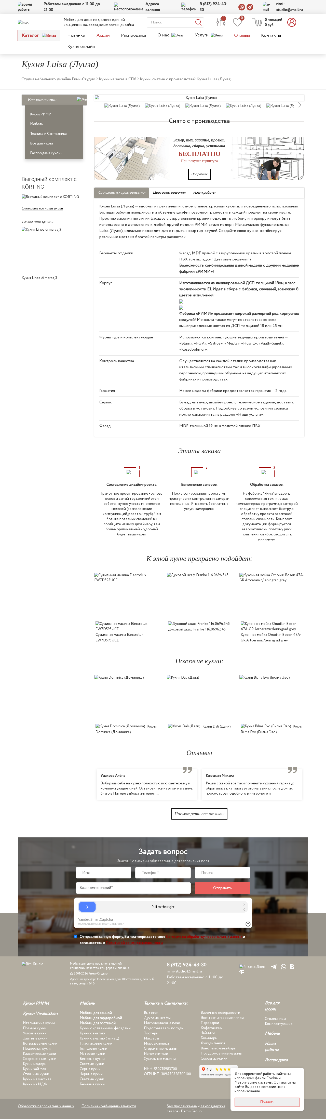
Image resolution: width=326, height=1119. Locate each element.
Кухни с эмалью (92, 1033)
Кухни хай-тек (34, 1069)
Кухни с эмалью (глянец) (99, 1038)
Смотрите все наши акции (42, 208)
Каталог (30, 35)
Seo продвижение (182, 1106)
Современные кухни (39, 1058)
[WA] (282, 966)
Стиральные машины (160, 1048)
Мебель (36, 124)
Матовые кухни (92, 1053)
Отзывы (242, 35)
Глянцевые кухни (93, 1048)
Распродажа (133, 35)
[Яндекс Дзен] (252, 966)
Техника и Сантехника (48, 133)
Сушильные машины (160, 1058)
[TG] (273, 966)
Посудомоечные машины (221, 1053)
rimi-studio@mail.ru (289, 7)
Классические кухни (39, 1053)
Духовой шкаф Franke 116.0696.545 (197, 629)
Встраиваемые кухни (40, 1043)
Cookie (272, 1078)
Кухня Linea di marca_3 (39, 278)
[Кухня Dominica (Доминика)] (126, 698)
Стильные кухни (36, 1074)
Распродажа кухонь (46, 153)
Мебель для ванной (96, 1013)
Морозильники (156, 1043)
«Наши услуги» (249, 414)
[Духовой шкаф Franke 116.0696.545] (199, 596)
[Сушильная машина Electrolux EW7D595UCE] (126, 596)
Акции (103, 35)
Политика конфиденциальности (109, 1106)
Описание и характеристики (121, 192)
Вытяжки (151, 1013)
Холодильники (213, 1043)
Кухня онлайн (81, 46)
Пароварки (210, 1022)
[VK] (292, 966)
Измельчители (156, 1053)
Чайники (208, 1033)
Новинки (76, 35)
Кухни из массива (37, 1079)
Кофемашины (212, 1028)
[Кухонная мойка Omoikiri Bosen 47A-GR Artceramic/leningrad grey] (271, 596)
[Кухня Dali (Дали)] (199, 698)
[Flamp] (241, 972)
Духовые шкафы (157, 1018)
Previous (90, 784)
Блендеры (209, 1038)
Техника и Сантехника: (166, 1003)
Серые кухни (90, 1069)
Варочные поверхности (220, 1012)
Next (308, 784)
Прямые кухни (34, 1028)
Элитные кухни (35, 1038)
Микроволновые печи (162, 1023)
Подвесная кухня (37, 1048)
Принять (267, 1102)
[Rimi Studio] (34, 22)
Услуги (202, 35)
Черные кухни (91, 1074)
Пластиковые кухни (96, 1043)
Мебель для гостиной (98, 1023)
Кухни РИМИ (40, 114)
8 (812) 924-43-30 (213, 7)
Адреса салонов (152, 7)
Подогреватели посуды (164, 1028)
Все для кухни (41, 143)
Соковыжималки (214, 1058)
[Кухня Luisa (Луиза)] (199, 97)
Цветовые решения (169, 192)
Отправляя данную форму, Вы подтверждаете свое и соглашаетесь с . (162, 939)
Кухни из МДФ (35, 1084)
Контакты (271, 35)
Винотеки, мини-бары (218, 1048)
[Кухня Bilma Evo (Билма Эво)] (271, 698)
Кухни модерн (34, 1064)
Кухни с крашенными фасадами (105, 1028)
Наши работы (204, 192)
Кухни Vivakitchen (40, 1014)
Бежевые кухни (92, 1058)
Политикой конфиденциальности (134, 942)
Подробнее (199, 174)
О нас (163, 35)
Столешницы (275, 1018)
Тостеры (151, 1033)
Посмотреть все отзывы (199, 813)
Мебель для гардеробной (101, 1018)
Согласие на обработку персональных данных (204, 936)
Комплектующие (279, 1023)
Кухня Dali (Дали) (216, 726)
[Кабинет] (293, 22)
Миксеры (151, 1038)
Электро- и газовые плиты (222, 1017)
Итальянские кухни (39, 1023)
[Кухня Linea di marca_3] (54, 250)
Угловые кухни (35, 1033)
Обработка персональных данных (46, 1106)
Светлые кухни (92, 1064)
